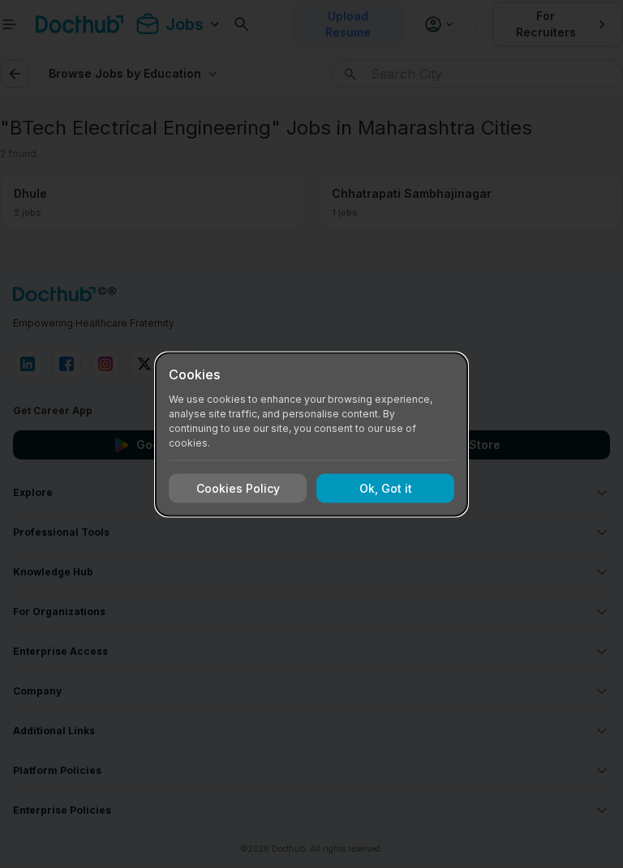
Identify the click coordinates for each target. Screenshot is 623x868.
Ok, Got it (385, 488)
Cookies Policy (238, 488)
